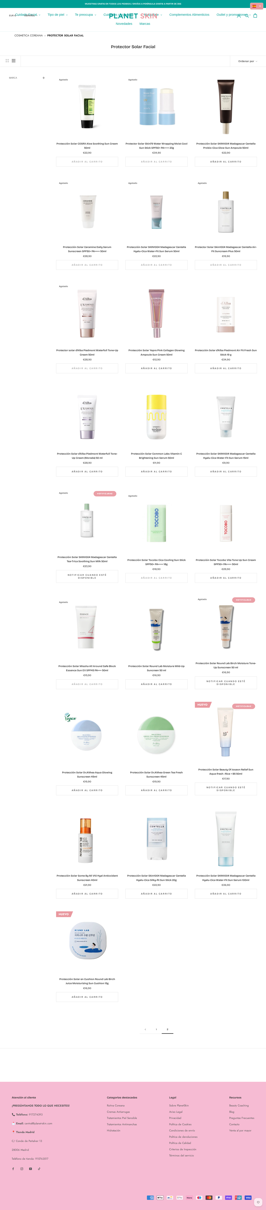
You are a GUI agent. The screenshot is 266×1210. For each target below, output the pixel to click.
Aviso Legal (175, 1112)
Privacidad (175, 1118)
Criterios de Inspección (182, 1149)
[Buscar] (247, 15)
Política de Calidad (180, 1143)
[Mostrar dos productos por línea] (7, 60)
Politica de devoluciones (183, 1137)
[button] (256, 6)
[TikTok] (39, 1168)
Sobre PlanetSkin (179, 1105)
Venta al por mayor (240, 1130)
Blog (231, 1112)
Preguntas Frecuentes (241, 1118)
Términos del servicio (181, 1155)
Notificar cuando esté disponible (87, 576)
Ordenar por (246, 61)
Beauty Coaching (239, 1105)
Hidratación (113, 1130)
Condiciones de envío (182, 1130)
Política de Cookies (180, 1124)
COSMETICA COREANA (28, 35)
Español (29, 15)
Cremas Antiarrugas (118, 1112)
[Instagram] (21, 1168)
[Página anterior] (145, 1029)
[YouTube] (30, 1168)
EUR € (12, 15)
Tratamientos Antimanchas (122, 1124)
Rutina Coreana (115, 1105)
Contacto (234, 1124)
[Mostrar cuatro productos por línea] (13, 60)
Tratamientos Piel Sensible (122, 1118)
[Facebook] (13, 1168)
